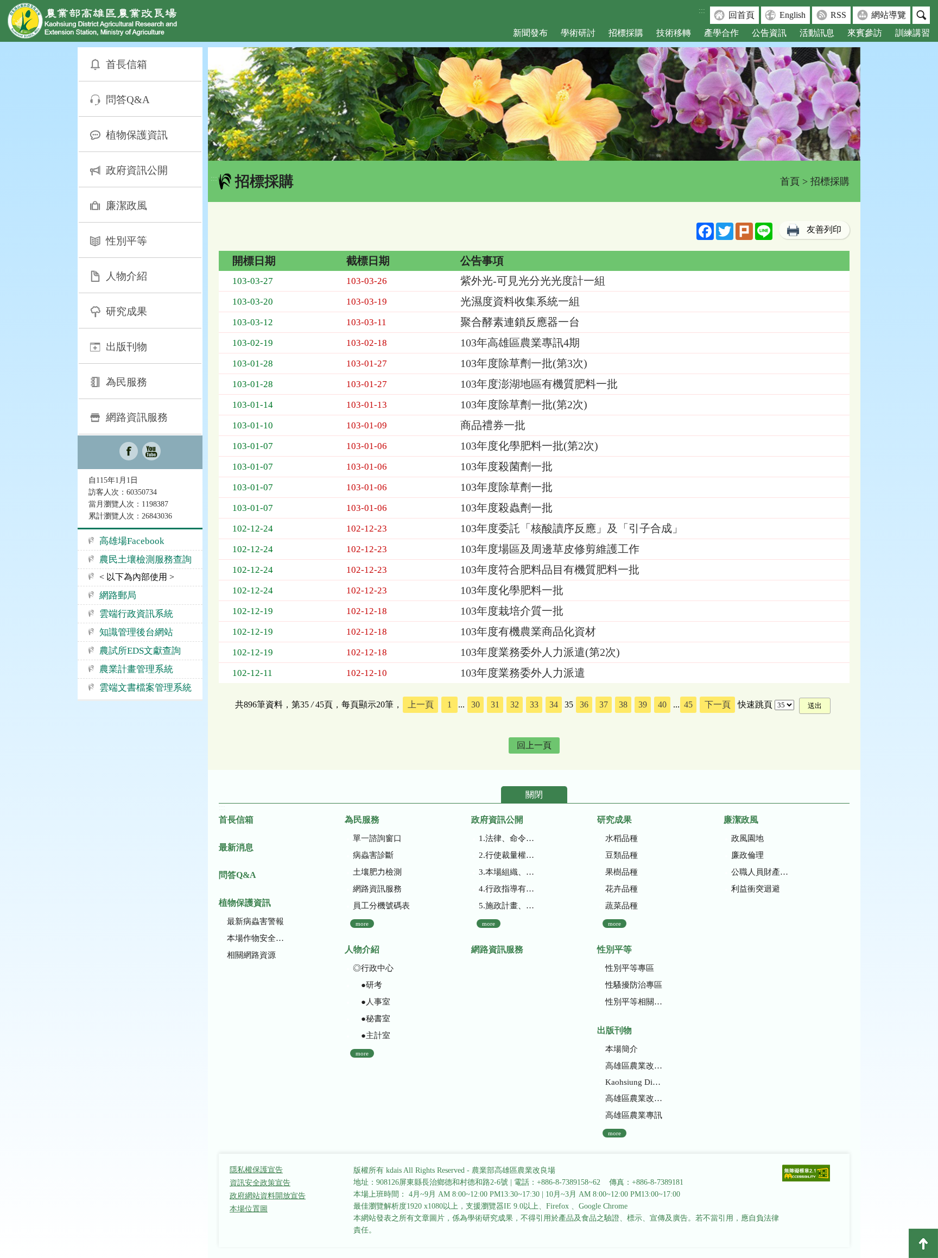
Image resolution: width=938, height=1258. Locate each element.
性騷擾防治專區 (633, 985)
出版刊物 (126, 346)
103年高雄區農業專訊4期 (520, 343)
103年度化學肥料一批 (511, 590)
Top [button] (923, 1243)
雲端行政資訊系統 (136, 614)
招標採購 (626, 32)
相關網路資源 (251, 955)
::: (702, 11)
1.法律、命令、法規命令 (507, 838)
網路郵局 (117, 595)
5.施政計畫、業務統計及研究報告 (507, 905)
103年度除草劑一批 (506, 487)
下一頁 (718, 704)
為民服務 (126, 382)
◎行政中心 (373, 968)
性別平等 (126, 240)
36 (584, 704)
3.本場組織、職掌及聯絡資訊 (507, 872)
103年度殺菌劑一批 (506, 466)
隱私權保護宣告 (256, 1170)
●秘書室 (371, 1018)
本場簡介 (621, 1049)
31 (495, 704)
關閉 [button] (534, 794)
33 (534, 704)
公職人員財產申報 (759, 872)
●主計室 (371, 1035)
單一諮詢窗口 (377, 838)
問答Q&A (128, 99)
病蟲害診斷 (373, 855)
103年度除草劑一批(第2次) (523, 404)
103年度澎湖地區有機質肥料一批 (539, 384)
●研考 (367, 985)
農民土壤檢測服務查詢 (145, 559)
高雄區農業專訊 (633, 1115)
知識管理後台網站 (136, 632)
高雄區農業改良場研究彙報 (633, 1065)
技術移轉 (673, 32)
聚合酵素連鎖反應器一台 (520, 322)
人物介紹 (126, 276)
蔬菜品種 (621, 905)
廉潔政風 (126, 205)
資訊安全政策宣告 (260, 1183)
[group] (534, 104)
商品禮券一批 (492, 425)
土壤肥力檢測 (377, 872)
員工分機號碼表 (381, 905)
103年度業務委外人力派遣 (522, 673)
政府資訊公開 (137, 170)
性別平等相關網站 (633, 1001)
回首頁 (741, 15)
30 (475, 704)
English (792, 15)
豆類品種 (621, 855)
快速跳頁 (755, 704)
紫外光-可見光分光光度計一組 (532, 281)
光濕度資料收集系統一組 (520, 301)
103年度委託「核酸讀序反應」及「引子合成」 (571, 528)
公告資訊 (769, 32)
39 (642, 704)
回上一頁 (534, 745)
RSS (838, 15)
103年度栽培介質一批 (511, 611)
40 (662, 704)
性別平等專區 (629, 968)
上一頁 (421, 704)
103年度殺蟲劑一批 (506, 508)
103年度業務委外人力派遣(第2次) (540, 652)
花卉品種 (621, 888)
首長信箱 (126, 64)
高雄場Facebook (131, 541)
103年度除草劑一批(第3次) (523, 363)
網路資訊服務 (137, 417)
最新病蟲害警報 (255, 921)
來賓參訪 (864, 32)
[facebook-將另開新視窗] (128, 452)
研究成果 (126, 311)
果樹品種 (621, 872)
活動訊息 (817, 32)
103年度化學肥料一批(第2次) (529, 446)
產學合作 (721, 32)
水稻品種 (621, 838)
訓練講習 (912, 32)
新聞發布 (530, 32)
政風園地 (747, 838)
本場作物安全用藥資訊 (255, 938)
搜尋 (921, 15)
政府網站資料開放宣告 (268, 1196)
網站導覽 (888, 15)
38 (623, 704)
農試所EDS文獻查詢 (140, 651)
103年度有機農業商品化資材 (528, 631)
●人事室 (371, 1001)
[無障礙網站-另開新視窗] (806, 1174)
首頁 (790, 181)
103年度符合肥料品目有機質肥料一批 (549, 570)
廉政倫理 (747, 855)
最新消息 (236, 847)
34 (553, 704)
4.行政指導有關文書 (507, 888)
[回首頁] (100, 23)
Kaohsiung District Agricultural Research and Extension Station (633, 1082)
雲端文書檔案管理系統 (145, 687)
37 (603, 704)
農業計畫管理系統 (136, 669)
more (362, 923)
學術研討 (578, 32)
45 (688, 704)
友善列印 (824, 229)
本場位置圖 (249, 1209)
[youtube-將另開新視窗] (151, 452)
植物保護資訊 (137, 135)
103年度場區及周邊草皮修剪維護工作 (549, 549)
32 (514, 704)
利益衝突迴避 (755, 888)
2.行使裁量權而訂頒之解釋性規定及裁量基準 (507, 855)
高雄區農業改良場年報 (633, 1098)
